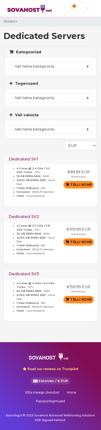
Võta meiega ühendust (42, 393)
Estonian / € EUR (53, 381)
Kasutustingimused (50, 401)
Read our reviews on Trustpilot (52, 369)
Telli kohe (80, 184)
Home (71, 393)
